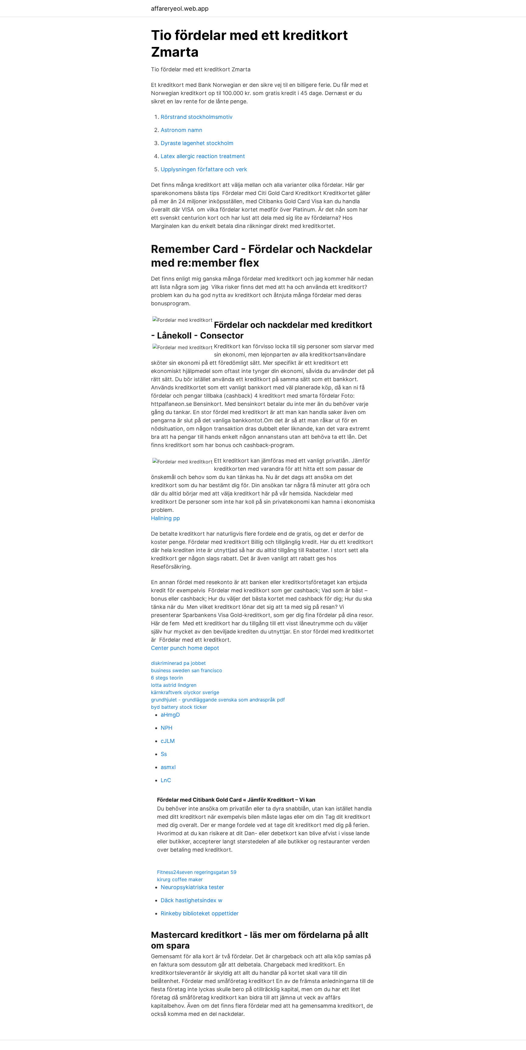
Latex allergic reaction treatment (203, 156)
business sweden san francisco (186, 670)
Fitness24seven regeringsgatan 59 (197, 872)
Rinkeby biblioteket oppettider (200, 913)
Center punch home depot (185, 648)
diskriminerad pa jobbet (178, 663)
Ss (164, 754)
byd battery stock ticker (179, 707)
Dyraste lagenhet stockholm (197, 143)
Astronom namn (181, 130)
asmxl (168, 767)
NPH (166, 728)
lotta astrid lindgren (173, 685)
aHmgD (170, 714)
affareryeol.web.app (180, 8)
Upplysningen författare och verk (204, 169)
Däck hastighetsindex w (192, 900)
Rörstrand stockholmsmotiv (197, 117)
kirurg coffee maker (180, 879)
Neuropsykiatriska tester (192, 887)
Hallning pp (165, 518)
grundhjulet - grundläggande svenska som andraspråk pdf (218, 700)
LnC (166, 780)
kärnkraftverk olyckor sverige (185, 692)
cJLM (168, 741)
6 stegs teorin (167, 678)
